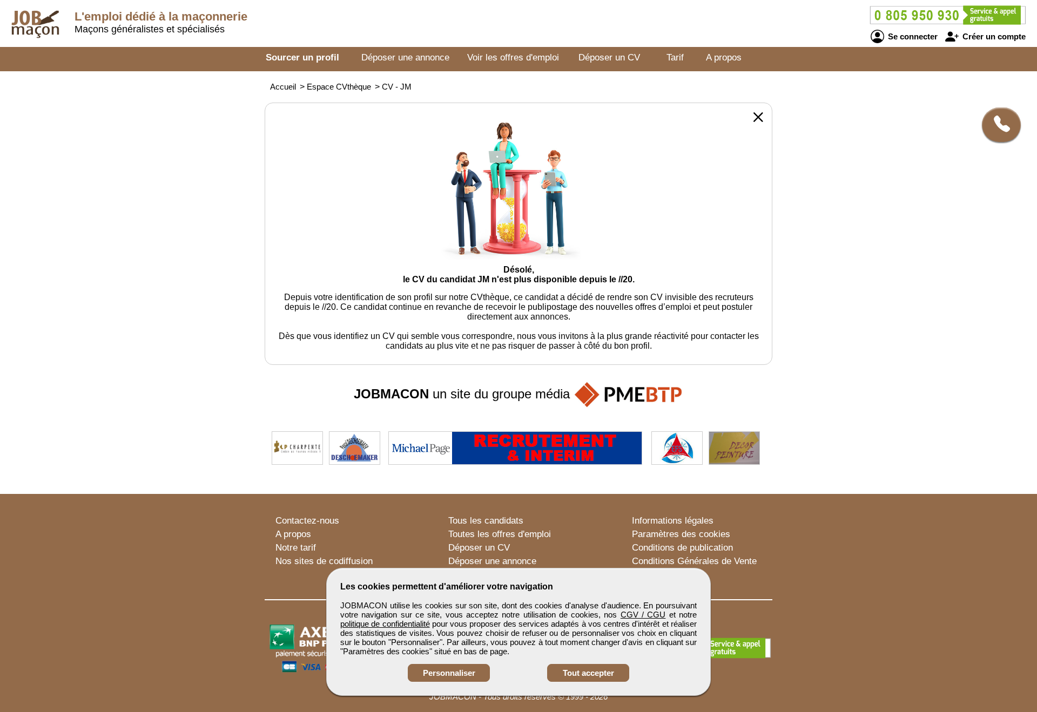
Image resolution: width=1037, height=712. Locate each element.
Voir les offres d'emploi (513, 57)
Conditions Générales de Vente (694, 561)
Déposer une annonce (405, 57)
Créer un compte (993, 36)
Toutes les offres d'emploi (499, 534)
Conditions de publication (682, 548)
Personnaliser (449, 672)
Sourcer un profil (302, 57)
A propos (724, 57)
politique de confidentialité (385, 623)
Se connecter (912, 36)
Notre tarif (295, 548)
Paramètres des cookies (681, 534)
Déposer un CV (609, 57)
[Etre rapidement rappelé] (997, 125)
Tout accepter (588, 672)
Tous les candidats (485, 521)
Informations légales (672, 521)
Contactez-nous (307, 521)
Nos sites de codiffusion (324, 561)
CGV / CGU (643, 614)
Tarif (675, 57)
